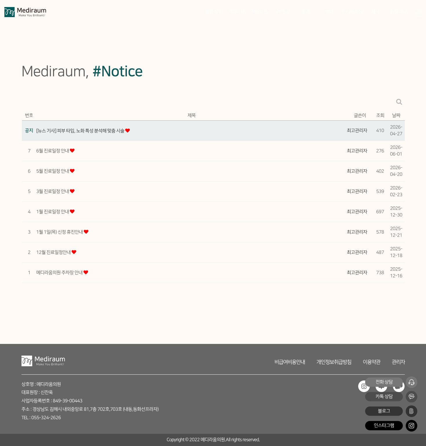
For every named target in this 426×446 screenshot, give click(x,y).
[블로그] (411, 411)
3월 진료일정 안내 (53, 191)
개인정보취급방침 (333, 362)
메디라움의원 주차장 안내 (59, 272)
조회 (380, 115)
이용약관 (371, 362)
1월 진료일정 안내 (53, 211)
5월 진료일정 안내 (53, 171)
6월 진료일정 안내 (53, 150)
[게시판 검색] (399, 102)
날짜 (396, 115)
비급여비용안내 (289, 362)
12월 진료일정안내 (54, 252)
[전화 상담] (411, 382)
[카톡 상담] (411, 397)
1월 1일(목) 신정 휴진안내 (60, 232)
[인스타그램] (411, 426)
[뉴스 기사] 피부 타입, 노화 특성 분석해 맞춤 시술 (80, 130)
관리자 (398, 362)
